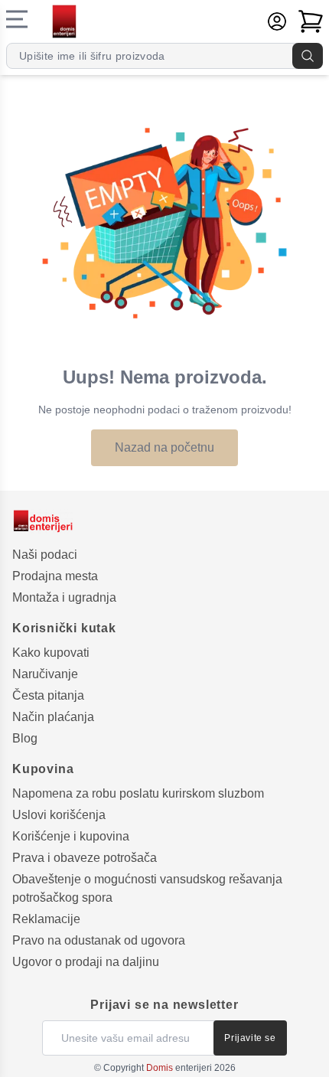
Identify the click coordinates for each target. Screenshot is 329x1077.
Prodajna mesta (55, 576)
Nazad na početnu (164, 447)
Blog (24, 738)
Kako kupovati (51, 652)
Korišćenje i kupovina (70, 836)
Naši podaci (44, 554)
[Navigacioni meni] (17, 19)
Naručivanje (45, 673)
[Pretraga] (307, 56)
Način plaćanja (53, 716)
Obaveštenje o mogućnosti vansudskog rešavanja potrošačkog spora (147, 888)
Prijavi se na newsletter (164, 1004)
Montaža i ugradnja (64, 597)
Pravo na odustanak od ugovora (98, 940)
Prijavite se (249, 1038)
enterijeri (179, 1067)
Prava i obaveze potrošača (84, 857)
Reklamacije (46, 918)
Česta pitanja (48, 695)
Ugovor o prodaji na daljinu (85, 961)
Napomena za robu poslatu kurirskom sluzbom (138, 793)
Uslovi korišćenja (59, 814)
